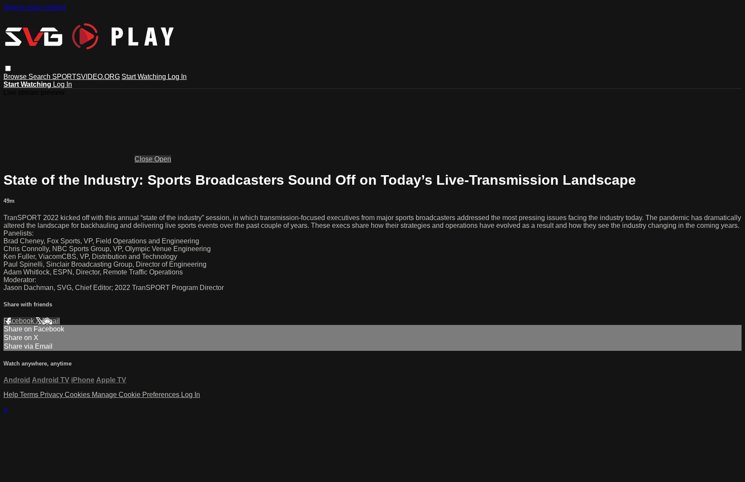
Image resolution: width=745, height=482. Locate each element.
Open (162, 159)
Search (40, 76)
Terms (30, 394)
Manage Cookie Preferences (136, 394)
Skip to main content (34, 7)
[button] (8, 68)
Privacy (52, 394)
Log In (177, 76)
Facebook (19, 320)
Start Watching (145, 76)
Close (144, 159)
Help (11, 394)
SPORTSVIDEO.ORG (86, 76)
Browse (15, 76)
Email (51, 320)
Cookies (78, 394)
